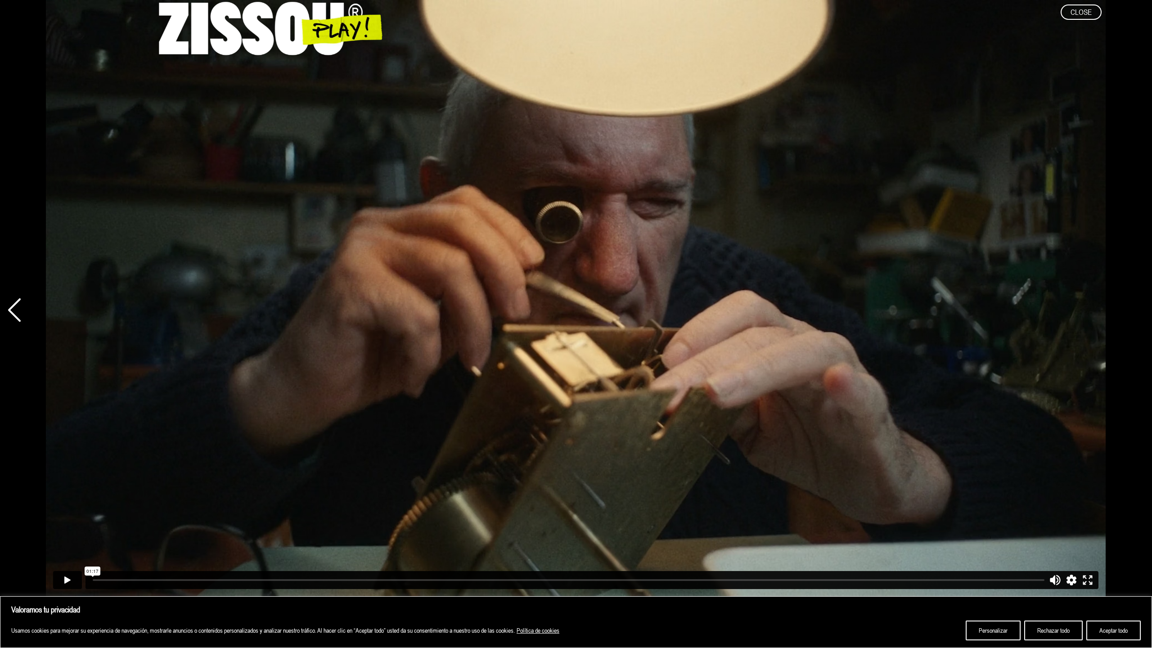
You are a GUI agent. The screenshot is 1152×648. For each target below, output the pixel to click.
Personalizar (993, 630)
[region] (576, 622)
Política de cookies (538, 630)
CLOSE (1081, 12)
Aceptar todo (1113, 630)
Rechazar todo (1053, 630)
